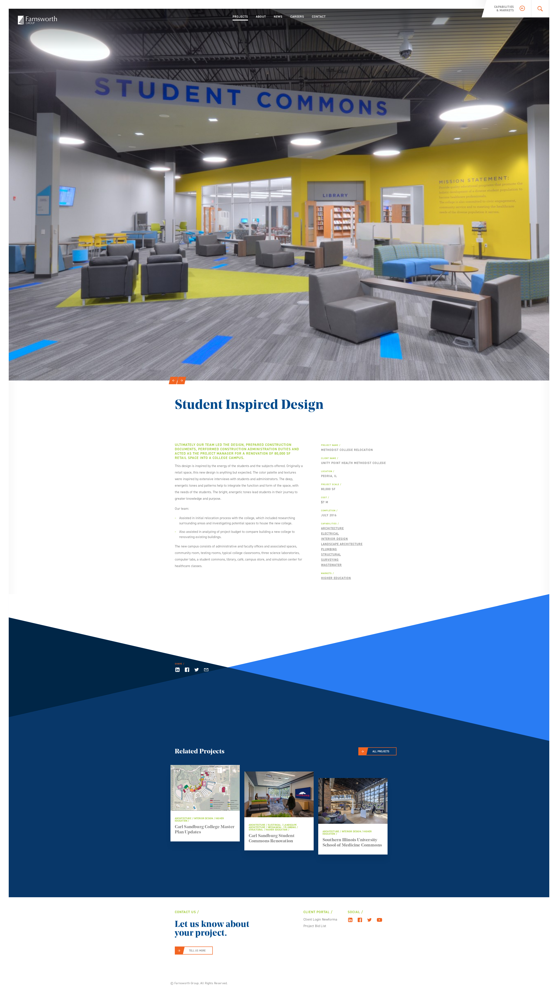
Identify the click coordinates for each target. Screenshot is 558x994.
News (278, 17)
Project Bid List (314, 926)
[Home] (37, 20)
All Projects (381, 751)
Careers (297, 17)
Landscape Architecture (341, 544)
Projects (240, 17)
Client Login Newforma (320, 919)
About (261, 17)
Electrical (330, 534)
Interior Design (334, 539)
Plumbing (329, 549)
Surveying (330, 560)
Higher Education (336, 578)
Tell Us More (197, 950)
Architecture (332, 528)
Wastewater (331, 565)
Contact (319, 17)
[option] (279, 195)
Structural (331, 554)
